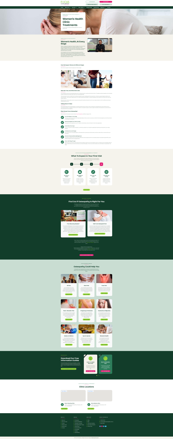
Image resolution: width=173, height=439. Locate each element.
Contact (108, 7)
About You (67, 7)
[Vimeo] (105, 426)
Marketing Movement (95, 437)
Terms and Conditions (90, 242)
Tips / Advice (80, 7)
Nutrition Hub (96, 7)
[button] (96, 375)
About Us (102, 7)
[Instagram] (102, 426)
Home (62, 7)
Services (73, 7)
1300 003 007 (69, 405)
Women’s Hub (89, 7)
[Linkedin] (104, 426)
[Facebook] (100, 426)
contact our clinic (90, 248)
